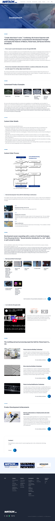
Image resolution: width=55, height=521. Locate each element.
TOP (2, 5)
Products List (22, 481)
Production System (31, 495)
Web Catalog (22, 485)
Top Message (14, 483)
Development (31, 478)
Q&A (45, 482)
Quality (30, 493)
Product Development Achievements (31, 488)
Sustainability (14, 490)
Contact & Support (47, 479)
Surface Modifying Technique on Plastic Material (32, 484)
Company (14, 478)
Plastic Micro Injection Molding (31, 491)
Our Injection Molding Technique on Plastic (31, 481)
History (13, 481)
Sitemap (38, 480)
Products (22, 478)
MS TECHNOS (22, 487)
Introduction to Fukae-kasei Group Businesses (15, 488)
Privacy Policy (39, 481)
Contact (46, 481)
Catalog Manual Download (22, 484)
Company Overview (15, 480)
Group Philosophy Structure (15, 485)
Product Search (22, 480)
